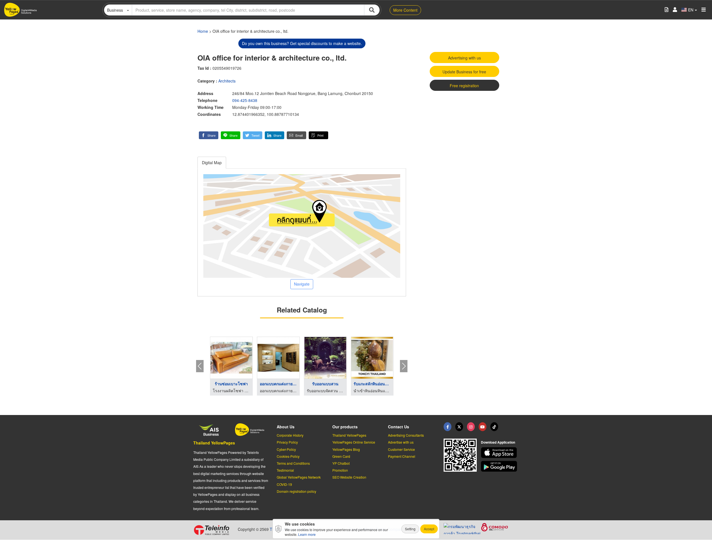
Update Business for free (464, 71)
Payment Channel (401, 456)
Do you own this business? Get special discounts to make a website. (302, 43)
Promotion (340, 470)
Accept (429, 528)
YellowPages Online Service (353, 442)
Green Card (341, 456)
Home (202, 31)
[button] (208, 135)
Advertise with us (401, 442)
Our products (345, 426)
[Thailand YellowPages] (459, 426)
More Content (405, 10)
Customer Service (401, 449)
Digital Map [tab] (212, 162)
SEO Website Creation (349, 477)
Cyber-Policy (286, 449)
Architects (227, 81)
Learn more (307, 534)
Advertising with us (464, 58)
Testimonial (285, 470)
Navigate (302, 284)
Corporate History (290, 435)
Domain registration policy (296, 491)
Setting (410, 528)
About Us (286, 426)
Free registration (464, 85)
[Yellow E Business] (447, 426)
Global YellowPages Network (299, 477)
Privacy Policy (287, 442)
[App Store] (500, 452)
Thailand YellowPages (214, 443)
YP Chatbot (341, 463)
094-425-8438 (244, 100)
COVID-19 (284, 484)
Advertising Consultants (406, 435)
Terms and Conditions (293, 463)
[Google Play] (500, 466)
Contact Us (398, 426)
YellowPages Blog (346, 449)
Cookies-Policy (288, 456)
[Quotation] (666, 9)
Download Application (498, 442)
